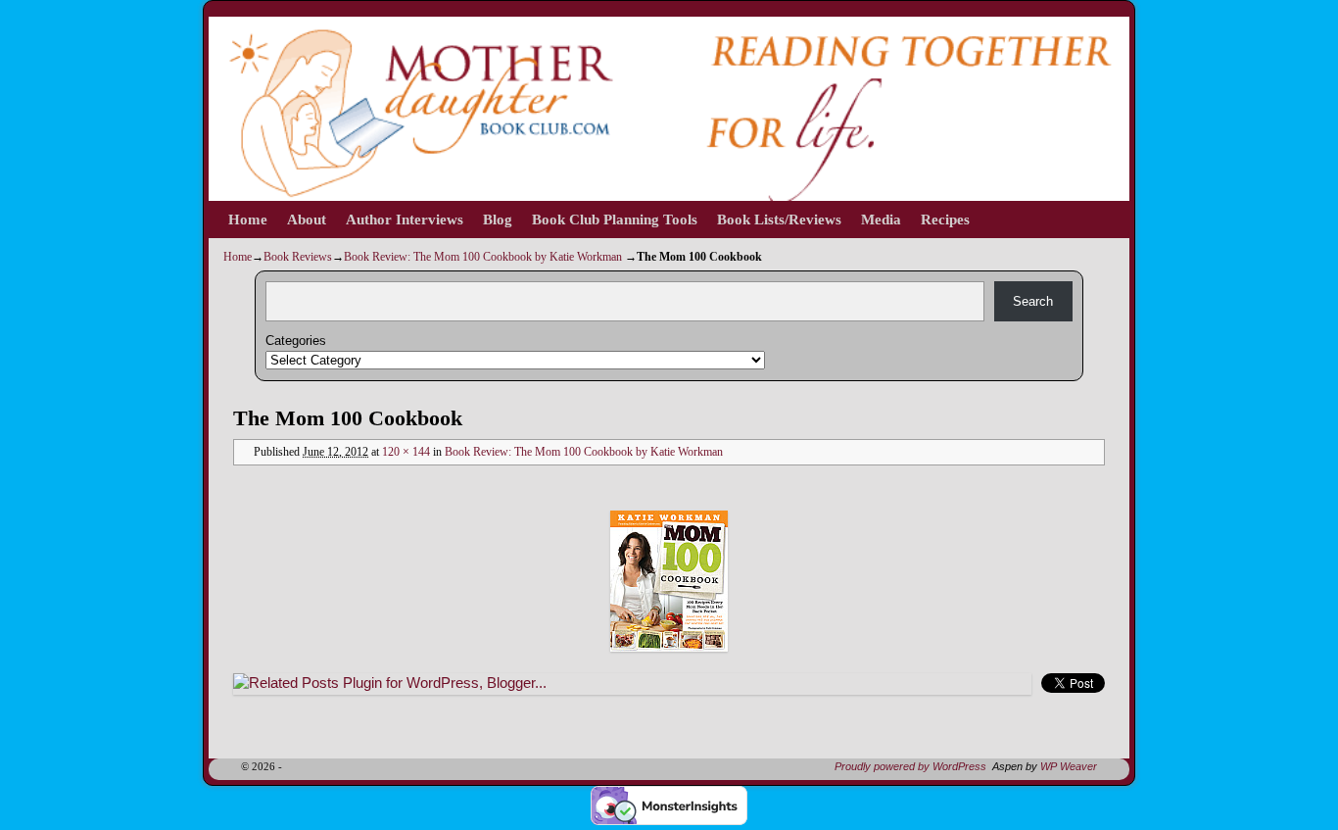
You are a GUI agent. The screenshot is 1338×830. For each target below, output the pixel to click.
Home (247, 219)
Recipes (945, 219)
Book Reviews (297, 257)
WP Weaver (1068, 766)
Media (881, 219)
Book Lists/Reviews (779, 219)
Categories (295, 340)
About (306, 219)
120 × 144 (406, 452)
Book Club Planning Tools (614, 219)
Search (1033, 301)
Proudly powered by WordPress (910, 766)
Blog (497, 219)
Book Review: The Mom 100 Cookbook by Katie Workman (483, 257)
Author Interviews (404, 219)
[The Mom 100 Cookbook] (669, 581)
